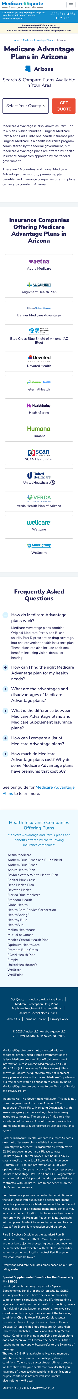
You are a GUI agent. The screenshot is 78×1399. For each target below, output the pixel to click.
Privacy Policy (59, 1019)
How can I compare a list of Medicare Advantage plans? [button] (37, 741)
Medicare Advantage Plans (38, 40)
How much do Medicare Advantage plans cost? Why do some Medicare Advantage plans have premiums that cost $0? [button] (42, 762)
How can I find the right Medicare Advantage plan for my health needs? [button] (42, 673)
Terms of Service (35, 1019)
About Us (13, 1019)
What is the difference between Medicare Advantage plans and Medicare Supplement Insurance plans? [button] (41, 719)
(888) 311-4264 (63, 14)
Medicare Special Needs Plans (38, 1013)
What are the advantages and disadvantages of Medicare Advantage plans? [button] (39, 694)
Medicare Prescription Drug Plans (36, 1004)
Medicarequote (22, 3)
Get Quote (64, 106)
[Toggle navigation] (71, 5)
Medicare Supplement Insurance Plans (37, 1008)
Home (15, 40)
